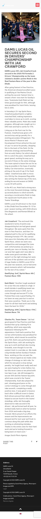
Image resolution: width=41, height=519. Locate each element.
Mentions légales (8, 501)
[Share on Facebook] (31, 441)
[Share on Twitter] (36, 441)
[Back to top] (20, 508)
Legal (5, 489)
